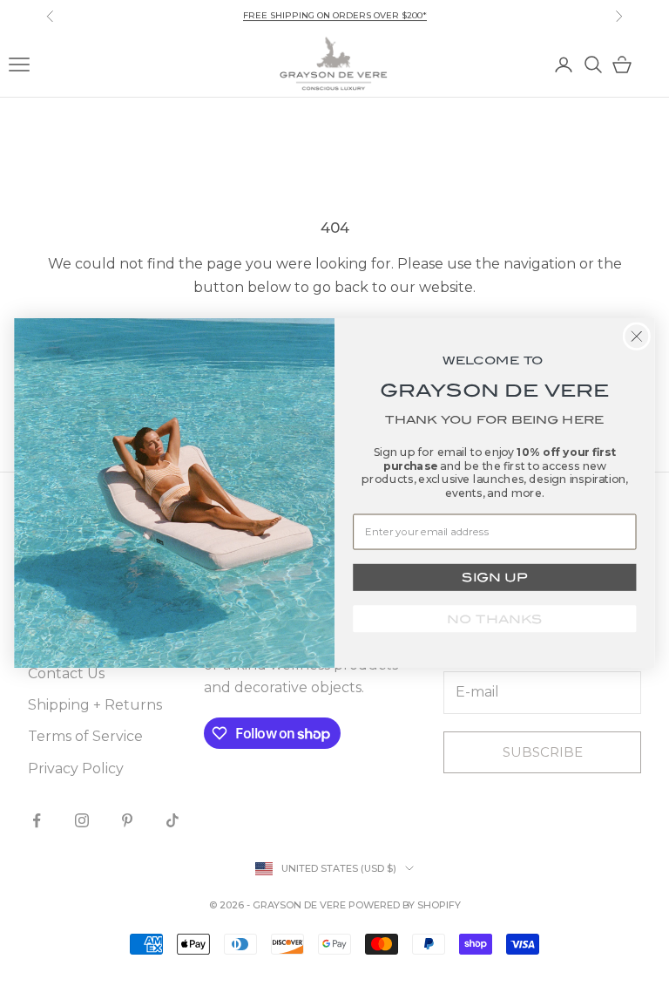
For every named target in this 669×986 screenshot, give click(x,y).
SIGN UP (494, 577)
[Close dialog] (637, 336)
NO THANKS (494, 619)
